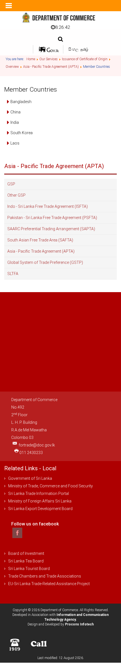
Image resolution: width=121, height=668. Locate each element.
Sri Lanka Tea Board (26, 561)
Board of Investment (26, 553)
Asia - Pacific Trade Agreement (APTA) (41, 251)
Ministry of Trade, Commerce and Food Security (50, 486)
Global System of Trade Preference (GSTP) (45, 262)
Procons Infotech (79, 624)
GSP (11, 184)
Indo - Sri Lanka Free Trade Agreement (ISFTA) (47, 206)
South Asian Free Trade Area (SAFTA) (40, 240)
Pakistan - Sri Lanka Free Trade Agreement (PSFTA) (52, 217)
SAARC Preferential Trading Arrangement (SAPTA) (51, 229)
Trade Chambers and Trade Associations (44, 576)
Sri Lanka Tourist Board (29, 568)
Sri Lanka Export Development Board (40, 508)
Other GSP (16, 195)
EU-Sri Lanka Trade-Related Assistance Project (49, 583)
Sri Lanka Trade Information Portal (38, 493)
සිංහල (73, 49)
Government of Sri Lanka (30, 478)
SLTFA (12, 273)
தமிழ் (84, 49)
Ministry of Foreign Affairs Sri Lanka (39, 501)
